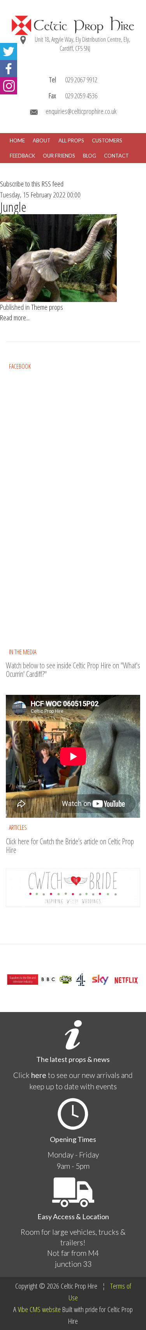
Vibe (23, 1309)
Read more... (15, 318)
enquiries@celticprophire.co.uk (81, 111)
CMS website (45, 1309)
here (38, 1075)
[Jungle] (58, 257)
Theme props (47, 307)
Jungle (13, 207)
